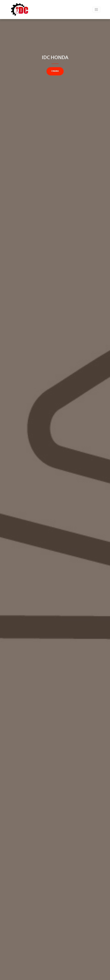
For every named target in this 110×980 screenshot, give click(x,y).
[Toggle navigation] (96, 9)
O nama (55, 71)
